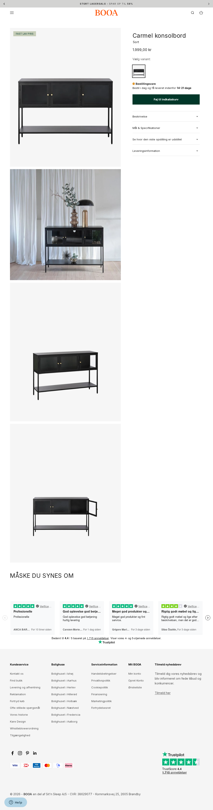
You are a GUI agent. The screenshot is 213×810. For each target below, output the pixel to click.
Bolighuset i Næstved (65, 707)
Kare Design (18, 721)
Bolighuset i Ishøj (62, 673)
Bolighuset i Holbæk (64, 701)
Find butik (16, 680)
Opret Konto (136, 680)
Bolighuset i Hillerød (64, 694)
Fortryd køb (17, 701)
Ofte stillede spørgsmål (25, 707)
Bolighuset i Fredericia (65, 714)
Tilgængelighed (20, 735)
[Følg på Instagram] (19, 753)
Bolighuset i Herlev (63, 687)
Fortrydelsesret (101, 707)
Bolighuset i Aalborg (64, 721)
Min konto (134, 673)
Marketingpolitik (101, 701)
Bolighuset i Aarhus (64, 680)
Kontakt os (17, 673)
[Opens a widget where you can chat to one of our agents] (15, 803)
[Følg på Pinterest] (27, 753)
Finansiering (99, 694)
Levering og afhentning (25, 687)
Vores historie (19, 714)
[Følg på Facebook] (12, 753)
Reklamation (18, 694)
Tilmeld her (163, 693)
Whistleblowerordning (24, 728)
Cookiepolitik (99, 687)
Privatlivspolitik (100, 680)
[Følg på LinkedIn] (34, 753)
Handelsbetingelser (103, 673)
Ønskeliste (135, 687)
